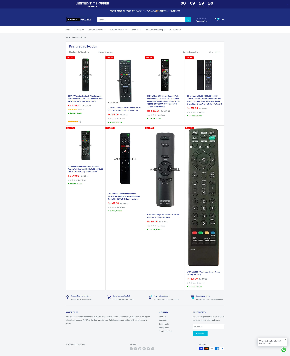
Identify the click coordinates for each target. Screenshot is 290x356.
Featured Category (95, 30)
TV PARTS (134, 30)
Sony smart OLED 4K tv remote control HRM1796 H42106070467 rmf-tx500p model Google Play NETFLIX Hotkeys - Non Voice (124, 196)
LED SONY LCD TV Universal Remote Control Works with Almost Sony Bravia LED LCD (124, 109)
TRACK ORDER (175, 30)
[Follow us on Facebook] (131, 348)
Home (68, 30)
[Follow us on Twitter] (135, 348)
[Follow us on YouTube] (148, 348)
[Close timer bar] (288, 4)
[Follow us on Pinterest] (144, 348)
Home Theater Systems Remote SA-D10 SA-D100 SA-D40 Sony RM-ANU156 (163, 216)
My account (200, 21)
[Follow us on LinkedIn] (152, 348)
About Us (162, 316)
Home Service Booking (154, 30)
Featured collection (79, 37)
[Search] (188, 19)
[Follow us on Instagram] (139, 348)
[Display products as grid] (216, 52)
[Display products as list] (220, 52)
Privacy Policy (164, 327)
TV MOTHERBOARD (116, 30)
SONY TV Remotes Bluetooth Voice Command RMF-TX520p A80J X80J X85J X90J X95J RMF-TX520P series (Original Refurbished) (85, 98)
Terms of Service (165, 331)
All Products (79, 30)
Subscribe (200, 333)
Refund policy (164, 324)
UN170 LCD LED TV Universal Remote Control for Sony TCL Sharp (203, 273)
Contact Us (163, 320)
